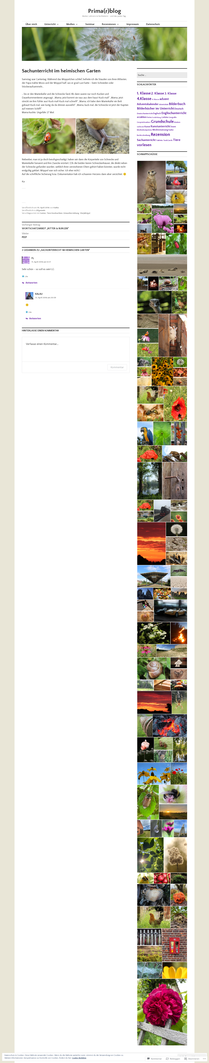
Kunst (147, 126)
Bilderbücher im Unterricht (155, 108)
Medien (70, 24)
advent (164, 99)
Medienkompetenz (144, 130)
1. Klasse (144, 93)
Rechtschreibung (143, 135)
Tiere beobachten (54, 213)
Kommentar (117, 367)
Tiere (176, 140)
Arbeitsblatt (163, 104)
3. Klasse (170, 93)
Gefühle (164, 117)
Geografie (173, 117)
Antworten (31, 282)
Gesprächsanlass (144, 122)
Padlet (171, 130)
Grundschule (162, 121)
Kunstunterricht (160, 126)
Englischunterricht (173, 113)
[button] (49, 136)
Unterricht (50, 24)
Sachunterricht (146, 140)
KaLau (39, 294)
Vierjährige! (85, 213)
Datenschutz (153, 24)
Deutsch (178, 108)
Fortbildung (156, 117)
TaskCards (168, 140)
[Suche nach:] (162, 75)
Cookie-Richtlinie (79, 1058)
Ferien (149, 117)
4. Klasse (155, 99)
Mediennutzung (160, 130)
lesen (173, 126)
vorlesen (144, 145)
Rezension (160, 134)
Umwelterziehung (71, 213)
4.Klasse (144, 99)
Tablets (159, 140)
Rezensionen (109, 24)
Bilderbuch (177, 104)
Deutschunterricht (145, 113)
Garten (43, 213)
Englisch (157, 113)
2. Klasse (157, 93)
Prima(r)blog (104, 11)
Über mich (31, 24)
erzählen (141, 117)
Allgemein (40, 210)
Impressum (133, 24)
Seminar (90, 24)
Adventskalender (148, 104)
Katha (56, 208)
